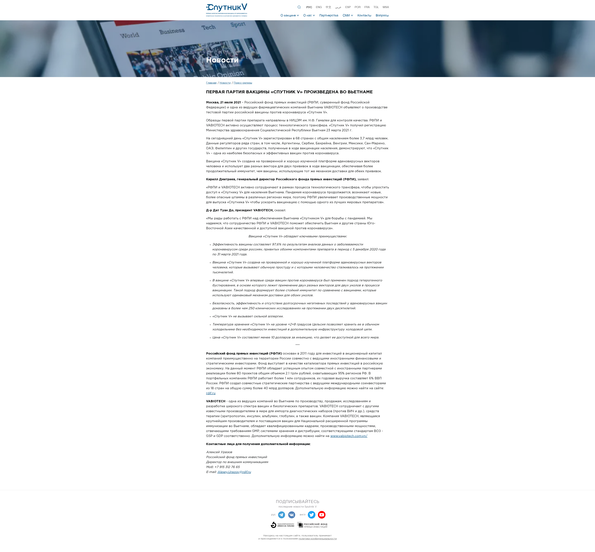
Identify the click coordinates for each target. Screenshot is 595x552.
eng (319, 7)
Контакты (364, 15)
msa (386, 7)
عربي (338, 7)
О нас (307, 15)
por (358, 7)
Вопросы (382, 15)
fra (367, 7)
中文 (328, 7)
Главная (211, 83)
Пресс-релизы (243, 83)
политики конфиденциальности (318, 539)
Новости (225, 83)
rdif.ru (211, 393)
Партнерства (328, 15)
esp (348, 7)
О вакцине (288, 15)
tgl (376, 7)
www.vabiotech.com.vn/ (348, 436)
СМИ (346, 15)
